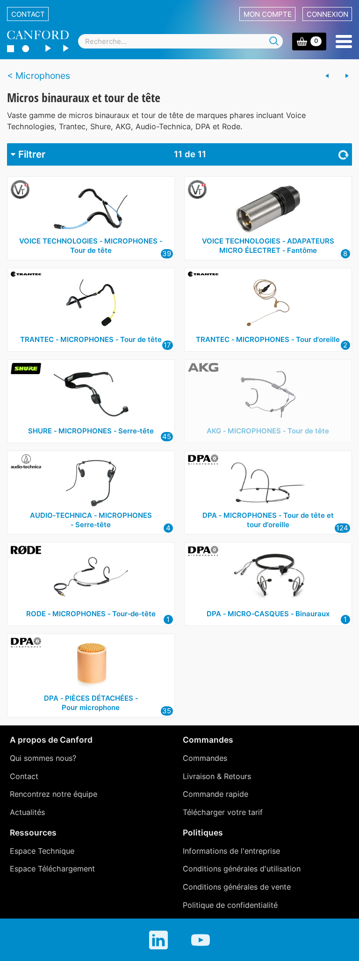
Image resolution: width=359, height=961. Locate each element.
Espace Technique (42, 851)
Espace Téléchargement (52, 868)
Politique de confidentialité (230, 905)
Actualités (27, 812)
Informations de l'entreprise (231, 851)
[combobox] (180, 41)
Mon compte (268, 14)
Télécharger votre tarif (223, 812)
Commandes (205, 758)
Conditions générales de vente (237, 886)
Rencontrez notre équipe (53, 794)
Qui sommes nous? (43, 758)
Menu (344, 41)
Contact (28, 14)
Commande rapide (215, 794)
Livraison (199, 776)
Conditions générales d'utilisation (242, 868)
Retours (237, 776)
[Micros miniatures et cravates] (327, 76)
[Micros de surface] (346, 76)
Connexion (327, 14)
